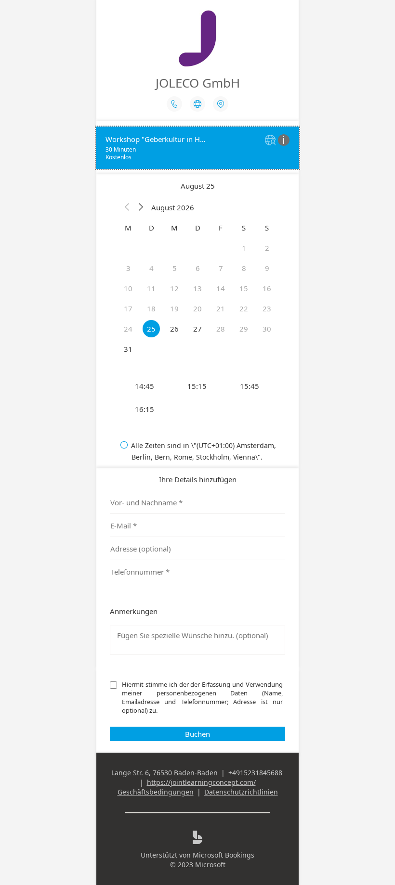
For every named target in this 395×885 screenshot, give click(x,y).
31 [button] (128, 349)
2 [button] (267, 248)
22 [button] (243, 308)
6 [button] (198, 268)
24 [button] (128, 328)
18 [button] (151, 308)
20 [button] (197, 308)
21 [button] (220, 308)
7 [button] (221, 268)
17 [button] (128, 308)
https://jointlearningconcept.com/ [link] (201, 782)
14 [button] (220, 288)
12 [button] (174, 288)
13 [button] (197, 288)
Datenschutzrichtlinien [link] (241, 791)
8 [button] (244, 268)
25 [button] (151, 328)
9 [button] (267, 268)
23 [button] (267, 308)
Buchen (197, 734)
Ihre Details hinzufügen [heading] (198, 479)
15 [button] (243, 288)
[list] (197, 148)
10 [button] (128, 288)
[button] (127, 207)
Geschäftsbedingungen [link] (156, 791)
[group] (197, 397)
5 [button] (174, 268)
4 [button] (151, 268)
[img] (271, 140)
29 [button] (243, 328)
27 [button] (197, 328)
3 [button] (128, 268)
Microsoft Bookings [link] (223, 854)
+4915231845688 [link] (255, 772)
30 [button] (267, 328)
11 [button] (151, 288)
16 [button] (267, 288)
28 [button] (220, 328)
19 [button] (174, 308)
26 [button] (174, 328)
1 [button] (244, 248)
